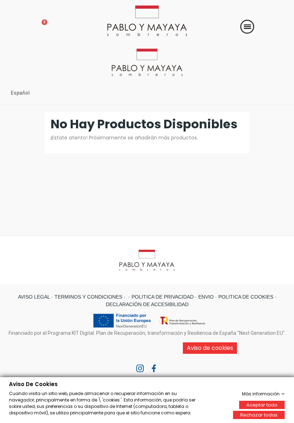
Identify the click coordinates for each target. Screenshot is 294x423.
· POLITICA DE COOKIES (243, 297)
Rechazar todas (259, 414)
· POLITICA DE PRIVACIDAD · (162, 297)
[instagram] (140, 369)
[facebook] (154, 369)
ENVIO (205, 297)
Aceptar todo (262, 404)
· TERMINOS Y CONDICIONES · (87, 297)
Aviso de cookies (210, 348)
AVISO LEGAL (34, 297)
